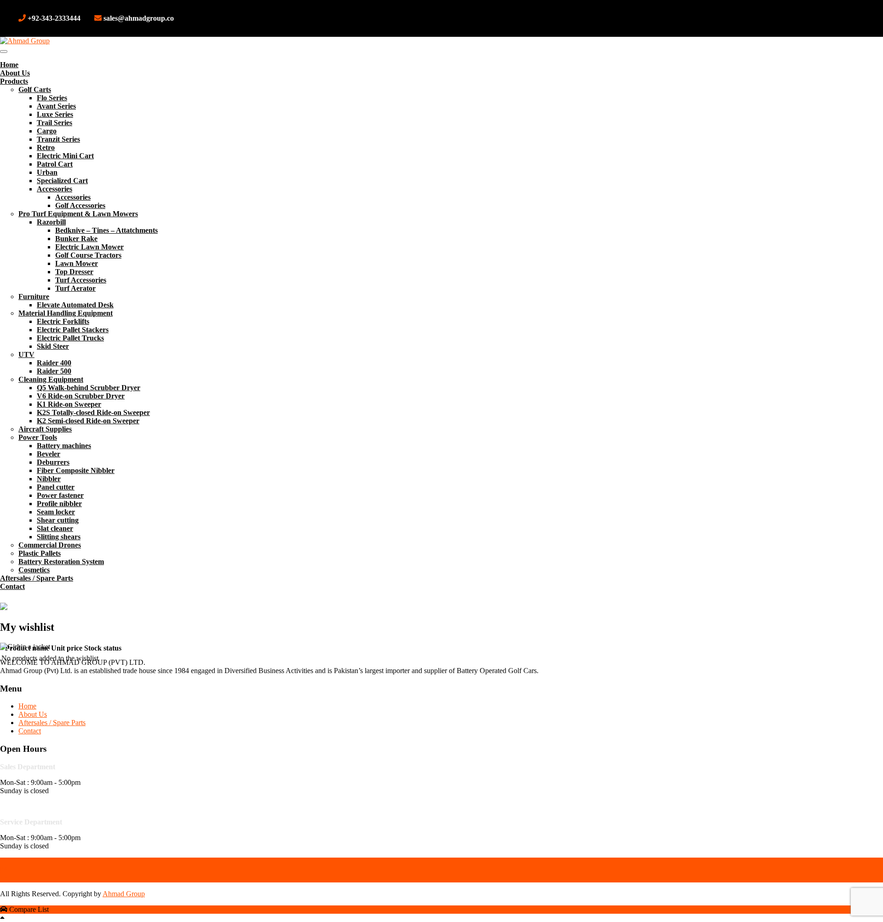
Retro (46, 147)
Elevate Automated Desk (75, 305)
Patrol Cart (55, 164)
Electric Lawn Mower (89, 247)
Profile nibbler (59, 503)
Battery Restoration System (61, 561)
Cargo (47, 131)
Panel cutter (56, 487)
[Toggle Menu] (3, 51)
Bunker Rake (76, 238)
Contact (12, 586)
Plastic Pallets (39, 553)
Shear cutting (58, 520)
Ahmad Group (124, 894)
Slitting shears (58, 537)
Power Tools (37, 437)
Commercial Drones (49, 545)
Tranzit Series (58, 139)
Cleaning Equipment (50, 379)
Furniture (33, 296)
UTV (26, 354)
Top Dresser (74, 272)
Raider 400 (54, 363)
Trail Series (54, 123)
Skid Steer (53, 346)
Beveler (48, 454)
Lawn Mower (76, 263)
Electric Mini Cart (65, 156)
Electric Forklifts (63, 321)
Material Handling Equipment (65, 313)
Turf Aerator (75, 288)
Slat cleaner (55, 528)
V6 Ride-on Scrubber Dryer (81, 396)
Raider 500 (54, 371)
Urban (47, 172)
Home (9, 65)
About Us (15, 73)
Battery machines (64, 445)
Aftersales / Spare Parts (36, 578)
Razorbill (51, 222)
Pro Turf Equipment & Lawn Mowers (78, 214)
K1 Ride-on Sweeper (69, 404)
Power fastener (60, 495)
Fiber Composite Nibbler (76, 470)
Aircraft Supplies (45, 429)
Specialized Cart (62, 180)
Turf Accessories (80, 280)
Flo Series (52, 98)
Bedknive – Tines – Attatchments (106, 230)
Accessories (54, 189)
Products (14, 81)
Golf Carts (34, 89)
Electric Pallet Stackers (73, 330)
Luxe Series (55, 114)
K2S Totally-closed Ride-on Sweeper (93, 412)
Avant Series (56, 106)
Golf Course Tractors (88, 255)
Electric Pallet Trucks (70, 338)
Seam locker (56, 512)
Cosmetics (34, 570)
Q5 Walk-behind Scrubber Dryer (88, 388)
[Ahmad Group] (25, 41)
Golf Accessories (80, 205)
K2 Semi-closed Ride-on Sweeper (88, 421)
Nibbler (49, 479)
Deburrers (53, 462)
